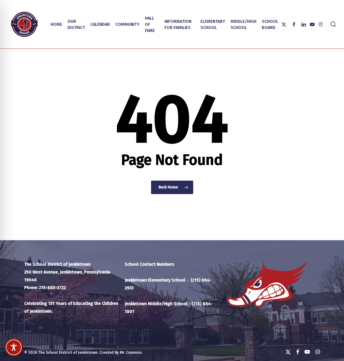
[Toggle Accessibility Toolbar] (13, 347)
